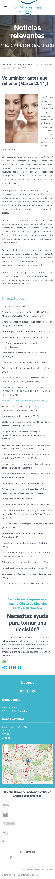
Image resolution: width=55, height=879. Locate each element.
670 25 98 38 (11, 667)
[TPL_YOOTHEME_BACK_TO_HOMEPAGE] (27, 7)
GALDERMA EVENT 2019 (14, 306)
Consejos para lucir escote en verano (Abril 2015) (26, 331)
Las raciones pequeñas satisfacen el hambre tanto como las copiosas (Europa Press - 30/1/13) (26, 446)
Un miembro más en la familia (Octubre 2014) (24, 362)
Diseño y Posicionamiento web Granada (20, 875)
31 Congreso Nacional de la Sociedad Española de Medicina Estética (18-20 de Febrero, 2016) (26, 314)
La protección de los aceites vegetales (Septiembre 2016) (26, 575)
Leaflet (35, 782)
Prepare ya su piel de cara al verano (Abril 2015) (25, 337)
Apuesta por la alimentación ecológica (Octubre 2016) (24, 545)
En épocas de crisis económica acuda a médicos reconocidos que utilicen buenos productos (24, 491)
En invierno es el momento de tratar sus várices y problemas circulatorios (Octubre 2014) (25, 379)
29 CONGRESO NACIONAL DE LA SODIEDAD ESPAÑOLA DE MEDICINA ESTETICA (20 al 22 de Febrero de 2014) (26, 391)
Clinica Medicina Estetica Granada (17, 64)
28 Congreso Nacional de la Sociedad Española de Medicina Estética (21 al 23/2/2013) (26, 424)
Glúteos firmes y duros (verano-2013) (20, 416)
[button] (27, 761)
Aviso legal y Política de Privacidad (37, 869)
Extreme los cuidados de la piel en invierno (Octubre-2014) (27, 370)
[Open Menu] (5, 7)
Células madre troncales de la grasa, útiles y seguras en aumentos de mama (27, 475)
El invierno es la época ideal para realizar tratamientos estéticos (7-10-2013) (21, 408)
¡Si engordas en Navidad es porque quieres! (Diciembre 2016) (23, 535)
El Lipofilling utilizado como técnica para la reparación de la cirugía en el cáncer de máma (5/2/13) (23, 435)
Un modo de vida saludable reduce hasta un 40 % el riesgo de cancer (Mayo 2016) (27, 323)
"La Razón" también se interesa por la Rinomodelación (20, 345)
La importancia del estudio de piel (18, 498)
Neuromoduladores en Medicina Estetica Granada (25, 583)
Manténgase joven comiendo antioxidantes (22, 483)
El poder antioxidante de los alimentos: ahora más (26, 504)
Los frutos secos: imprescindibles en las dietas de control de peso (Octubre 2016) (26, 554)
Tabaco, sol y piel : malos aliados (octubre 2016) (25, 562)
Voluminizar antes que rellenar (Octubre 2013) (24, 400)
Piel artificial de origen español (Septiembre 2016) (26, 568)
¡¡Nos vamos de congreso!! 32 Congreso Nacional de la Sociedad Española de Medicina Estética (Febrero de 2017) (27, 514)
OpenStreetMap (46, 782)
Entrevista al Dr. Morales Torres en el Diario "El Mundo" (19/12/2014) (25, 354)
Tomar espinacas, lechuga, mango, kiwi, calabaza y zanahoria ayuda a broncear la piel (26, 466)
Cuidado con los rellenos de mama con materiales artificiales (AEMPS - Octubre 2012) (26, 456)
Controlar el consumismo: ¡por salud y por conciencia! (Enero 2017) (27, 525)
